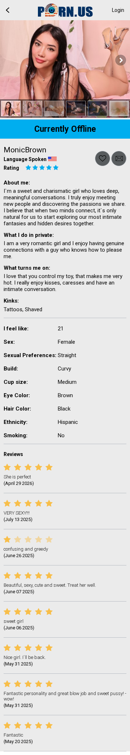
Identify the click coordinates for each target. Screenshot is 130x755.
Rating (11, 168)
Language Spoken (25, 159)
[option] (11, 108)
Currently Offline (65, 129)
